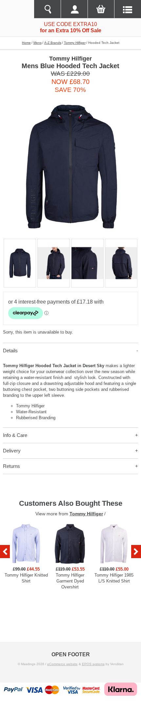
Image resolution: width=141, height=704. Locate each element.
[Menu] (127, 9)
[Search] (47, 9)
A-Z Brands (52, 42)
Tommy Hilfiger (75, 42)
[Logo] (17, 9)
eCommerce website (62, 664)
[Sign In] (74, 9)
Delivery (12, 450)
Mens (37, 42)
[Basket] (101, 9)
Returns (11, 466)
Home (26, 42)
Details (10, 350)
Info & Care (15, 435)
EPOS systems (93, 664)
